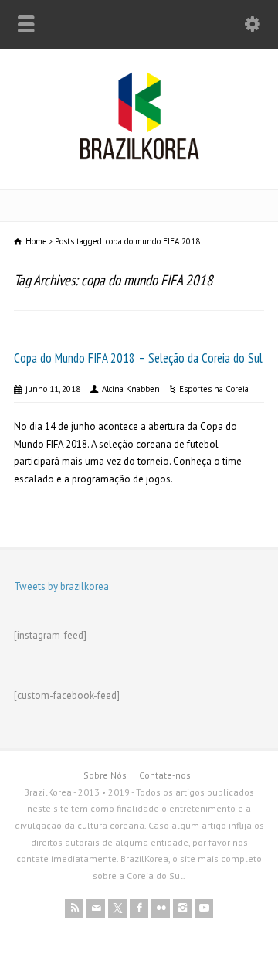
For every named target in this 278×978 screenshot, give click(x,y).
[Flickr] (160, 908)
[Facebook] (139, 908)
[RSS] (74, 908)
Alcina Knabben (131, 388)
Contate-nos (165, 775)
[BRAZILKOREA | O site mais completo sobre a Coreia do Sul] (139, 156)
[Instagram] (182, 908)
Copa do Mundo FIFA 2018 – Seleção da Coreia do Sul (138, 357)
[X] (117, 908)
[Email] (95, 908)
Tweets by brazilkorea (61, 586)
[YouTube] (204, 908)
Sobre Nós (105, 775)
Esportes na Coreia (214, 388)
